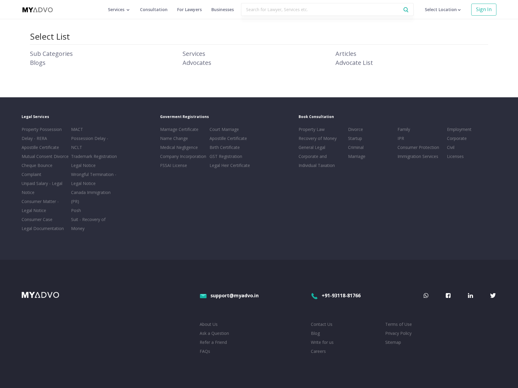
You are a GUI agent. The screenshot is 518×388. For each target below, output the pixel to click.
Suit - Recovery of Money (88, 224)
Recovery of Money (318, 138)
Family (403, 129)
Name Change (174, 138)
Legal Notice (83, 165)
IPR (400, 138)
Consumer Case (37, 219)
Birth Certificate (225, 147)
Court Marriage (224, 129)
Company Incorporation (183, 156)
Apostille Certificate (40, 147)
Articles (345, 54)
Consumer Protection (418, 147)
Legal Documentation (43, 228)
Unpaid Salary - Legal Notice (42, 187)
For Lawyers (189, 9)
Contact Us (321, 324)
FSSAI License (173, 165)
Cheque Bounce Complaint (37, 169)
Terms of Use (398, 324)
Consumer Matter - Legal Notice (40, 206)
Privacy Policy (398, 333)
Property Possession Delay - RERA (42, 133)
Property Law (312, 129)
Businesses (222, 9)
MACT (77, 129)
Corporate (457, 138)
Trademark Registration (94, 156)
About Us (209, 324)
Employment (459, 129)
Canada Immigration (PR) (91, 196)
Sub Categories (51, 54)
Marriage (356, 156)
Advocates (197, 63)
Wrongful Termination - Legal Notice (93, 178)
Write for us (322, 342)
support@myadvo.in (234, 295)
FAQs (205, 351)
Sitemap (393, 342)
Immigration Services (417, 156)
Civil (450, 147)
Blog (315, 333)
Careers (318, 351)
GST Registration (226, 156)
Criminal (356, 147)
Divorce (355, 129)
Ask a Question (214, 333)
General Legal (312, 147)
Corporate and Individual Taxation (317, 160)
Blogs (38, 63)
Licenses (455, 156)
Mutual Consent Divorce (45, 156)
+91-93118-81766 (341, 295)
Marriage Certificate (179, 129)
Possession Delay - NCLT (89, 142)
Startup (355, 138)
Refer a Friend (213, 342)
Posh (76, 210)
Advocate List (354, 63)
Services (194, 54)
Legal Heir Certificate (230, 165)
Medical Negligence (179, 147)
